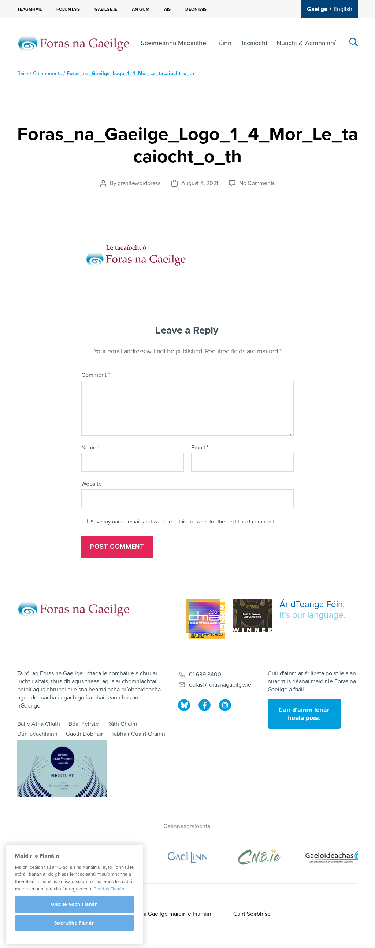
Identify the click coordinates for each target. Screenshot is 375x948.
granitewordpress (139, 183)
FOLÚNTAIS (68, 9)
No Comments (257, 183)
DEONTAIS (196, 9)
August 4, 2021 (199, 183)
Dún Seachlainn (37, 734)
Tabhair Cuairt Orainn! (139, 734)
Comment (95, 375)
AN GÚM (140, 9)
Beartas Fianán (108, 889)
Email (199, 448)
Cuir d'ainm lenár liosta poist (304, 714)
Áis (167, 9)
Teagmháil (29, 9)
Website (91, 484)
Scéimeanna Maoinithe (173, 43)
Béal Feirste (83, 724)
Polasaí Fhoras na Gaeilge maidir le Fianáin (156, 914)
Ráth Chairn (122, 724)
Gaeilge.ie (105, 9)
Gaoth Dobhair (84, 734)
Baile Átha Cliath (38, 724)
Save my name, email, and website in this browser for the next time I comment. (182, 521)
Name (90, 448)
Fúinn (223, 43)
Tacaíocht (254, 43)
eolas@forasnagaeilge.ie (220, 684)
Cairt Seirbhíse (252, 914)
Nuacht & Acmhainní (305, 43)
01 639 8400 (205, 674)
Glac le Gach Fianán (74, 904)
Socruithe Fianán (74, 923)
